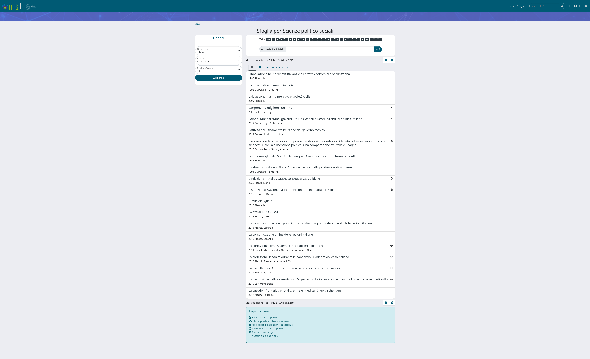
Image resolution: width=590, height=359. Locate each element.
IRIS (197, 23)
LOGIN (583, 6)
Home (511, 6)
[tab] (252, 67)
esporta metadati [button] (276, 67)
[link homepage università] (30, 6)
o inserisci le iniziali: (272, 49)
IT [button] (569, 6)
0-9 (268, 39)
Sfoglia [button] (521, 6)
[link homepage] (11, 6)
